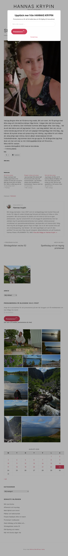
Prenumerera (18, 32)
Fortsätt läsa (34, 37)
